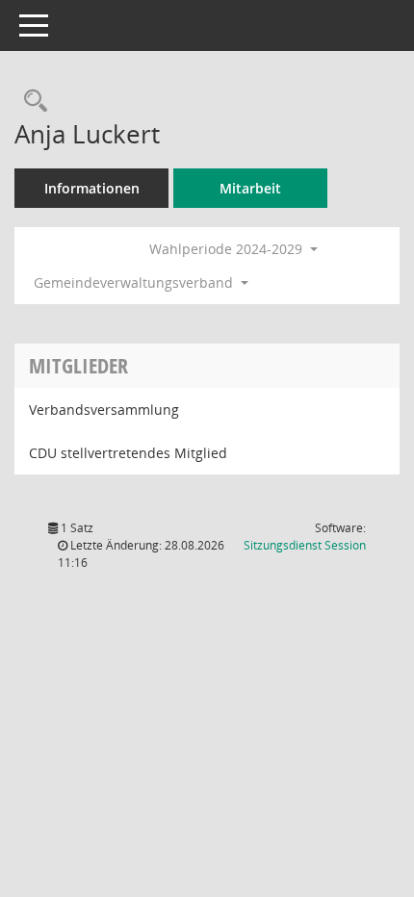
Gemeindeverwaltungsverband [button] (135, 282)
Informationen (92, 188)
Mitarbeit (250, 188)
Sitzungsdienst (305, 545)
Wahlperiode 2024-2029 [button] (227, 249)
